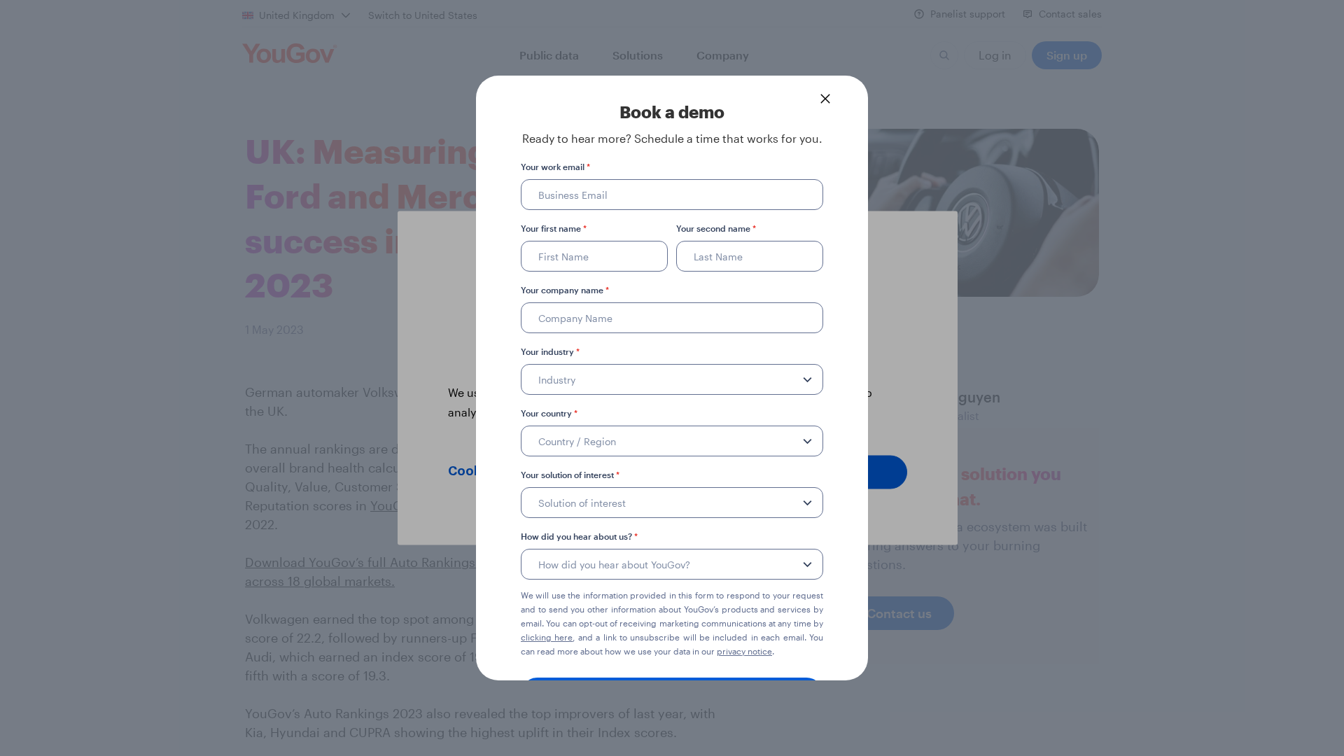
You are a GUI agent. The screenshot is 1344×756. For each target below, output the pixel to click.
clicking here (547, 637)
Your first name (554, 228)
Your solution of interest (570, 474)
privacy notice (744, 651)
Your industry (550, 351)
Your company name (565, 290)
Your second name (716, 228)
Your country (549, 413)
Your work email (555, 167)
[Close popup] (825, 98)
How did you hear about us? (579, 536)
